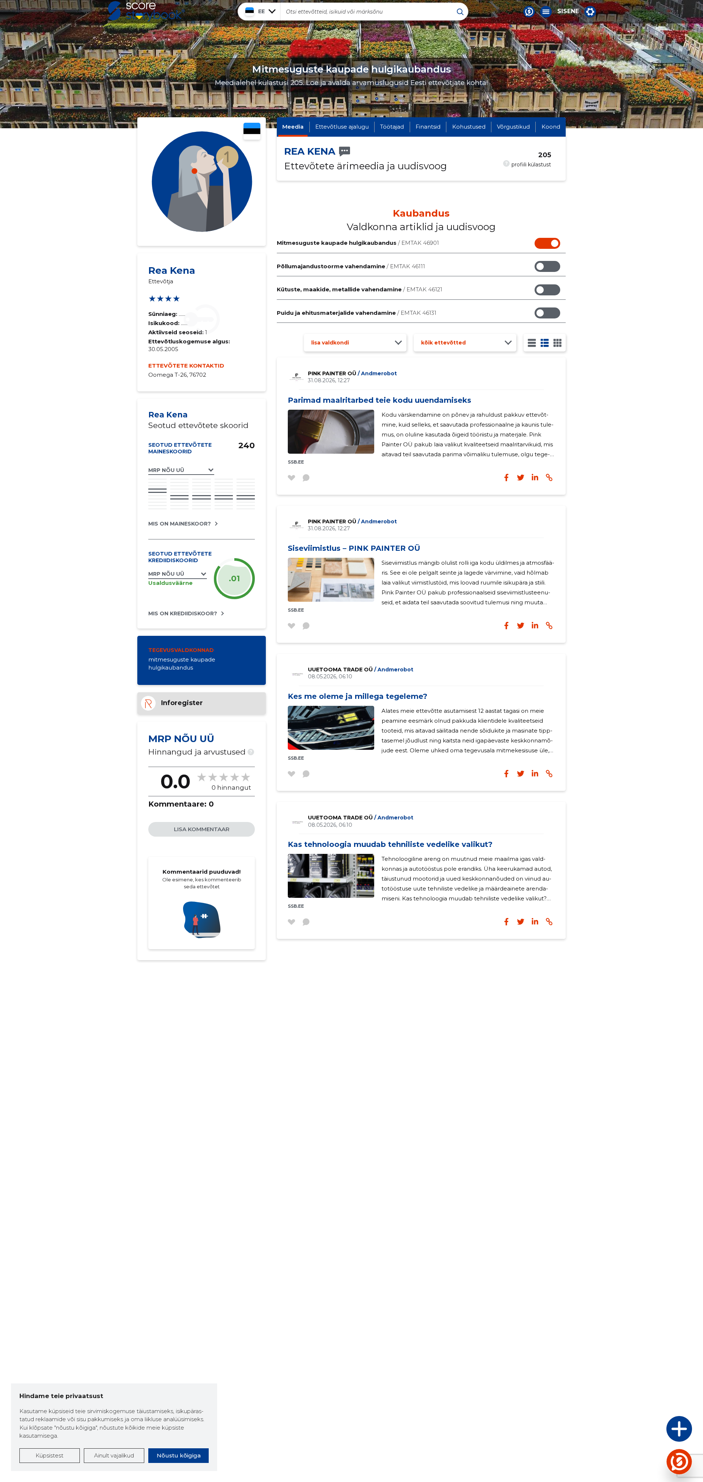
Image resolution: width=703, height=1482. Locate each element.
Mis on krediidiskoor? (182, 613)
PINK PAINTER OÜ (352, 373)
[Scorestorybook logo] (146, 11)
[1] (531, 342)
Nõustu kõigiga (179, 1455)
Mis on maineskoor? (179, 523)
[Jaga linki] (549, 477)
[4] (557, 342)
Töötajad (392, 126)
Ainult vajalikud (114, 1455)
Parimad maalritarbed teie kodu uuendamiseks (379, 400)
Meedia (293, 126)
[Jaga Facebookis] (506, 477)
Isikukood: (164, 323)
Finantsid (428, 126)
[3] (544, 342)
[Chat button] (529, 12)
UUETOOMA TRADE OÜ (360, 669)
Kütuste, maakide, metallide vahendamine (359, 289)
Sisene (568, 11)
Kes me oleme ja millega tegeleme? (357, 696)
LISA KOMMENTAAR (202, 829)
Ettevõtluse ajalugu (342, 126)
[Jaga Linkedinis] (534, 477)
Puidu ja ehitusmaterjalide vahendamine (356, 312)
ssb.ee (296, 462)
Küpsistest (49, 1455)
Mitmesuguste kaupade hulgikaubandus (358, 242)
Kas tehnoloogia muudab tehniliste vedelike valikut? (390, 844)
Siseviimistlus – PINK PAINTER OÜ (354, 548)
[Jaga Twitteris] (520, 477)
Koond (551, 126)
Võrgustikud (513, 126)
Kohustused (469, 126)
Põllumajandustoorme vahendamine (351, 266)
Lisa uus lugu (650, 1431)
